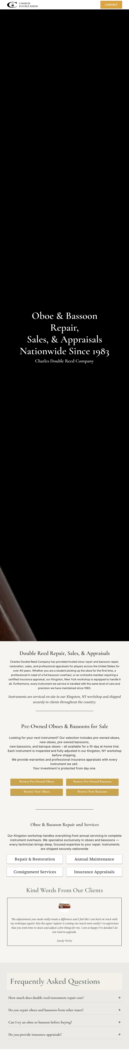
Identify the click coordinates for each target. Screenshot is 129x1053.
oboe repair (85, 661)
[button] (86, 5)
